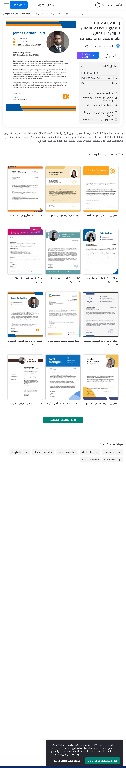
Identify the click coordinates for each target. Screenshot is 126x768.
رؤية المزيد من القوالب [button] (63, 419)
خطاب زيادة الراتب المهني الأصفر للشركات (100, 215)
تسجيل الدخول (46, 4)
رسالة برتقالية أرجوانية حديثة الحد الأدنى (25, 215)
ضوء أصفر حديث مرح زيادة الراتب (64, 215)
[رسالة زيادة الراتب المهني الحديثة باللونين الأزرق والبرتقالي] (25, 314)
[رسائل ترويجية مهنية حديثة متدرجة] (25, 251)
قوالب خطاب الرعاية (90, 460)
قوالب (74, 13)
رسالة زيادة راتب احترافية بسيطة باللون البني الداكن (25, 403)
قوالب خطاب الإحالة (112, 460)
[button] (110, 55)
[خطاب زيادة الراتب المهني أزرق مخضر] (63, 251)
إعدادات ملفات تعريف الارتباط (67, 761)
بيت (82, 13)
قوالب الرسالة (63, 13)
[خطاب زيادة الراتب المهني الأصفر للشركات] (100, 188)
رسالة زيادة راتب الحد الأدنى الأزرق (64, 403)
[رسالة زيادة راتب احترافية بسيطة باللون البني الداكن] (25, 377)
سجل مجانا (18, 4)
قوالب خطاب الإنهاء (19, 452)
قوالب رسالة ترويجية (112, 452)
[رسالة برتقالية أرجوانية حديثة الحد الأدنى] (25, 188)
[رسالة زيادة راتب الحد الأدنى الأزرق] (63, 377)
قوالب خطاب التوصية (67, 452)
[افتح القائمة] (6, 5)
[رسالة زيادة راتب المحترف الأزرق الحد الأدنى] (100, 251)
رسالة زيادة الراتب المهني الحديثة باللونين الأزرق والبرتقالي (25, 340)
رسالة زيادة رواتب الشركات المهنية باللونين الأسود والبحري (100, 340)
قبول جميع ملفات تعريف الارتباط (102, 761)
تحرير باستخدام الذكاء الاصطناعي (85, 55)
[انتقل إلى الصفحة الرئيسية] (109, 5)
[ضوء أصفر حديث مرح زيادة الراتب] (63, 188)
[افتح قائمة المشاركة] (86, 46)
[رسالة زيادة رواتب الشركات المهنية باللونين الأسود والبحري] (100, 314)
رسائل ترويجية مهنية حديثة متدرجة (25, 278)
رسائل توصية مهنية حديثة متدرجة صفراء (63, 340)
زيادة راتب (50, 13)
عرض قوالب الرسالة (89, 452)
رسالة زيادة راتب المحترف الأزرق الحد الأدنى (100, 278)
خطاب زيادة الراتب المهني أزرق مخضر (63, 278)
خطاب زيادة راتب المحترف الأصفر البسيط (100, 403)
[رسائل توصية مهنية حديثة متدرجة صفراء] (63, 314)
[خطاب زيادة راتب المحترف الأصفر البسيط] (100, 377)
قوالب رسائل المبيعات (43, 452)
